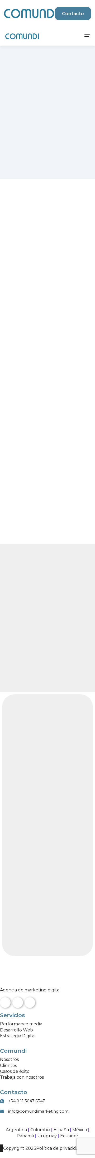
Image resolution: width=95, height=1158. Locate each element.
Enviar (23, 941)
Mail (13, 827)
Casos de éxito (15, 1071)
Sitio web (17, 860)
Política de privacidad (58, 1148)
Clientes (8, 1065)
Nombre (18, 807)
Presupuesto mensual (34, 879)
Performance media (21, 1023)
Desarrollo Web (16, 1030)
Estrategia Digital (18, 1035)
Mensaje (17, 924)
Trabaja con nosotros (22, 1077)
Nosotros (9, 1059)
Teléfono (18, 840)
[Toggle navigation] (75, 36)
